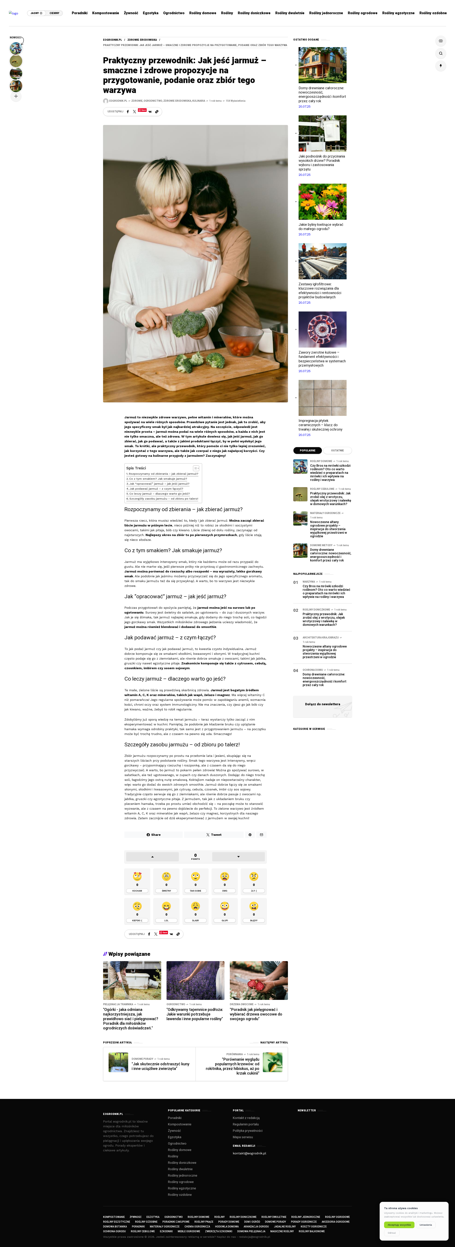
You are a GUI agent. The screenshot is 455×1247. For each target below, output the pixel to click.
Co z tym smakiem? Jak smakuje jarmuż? (158, 478)
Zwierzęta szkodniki (218, 1231)
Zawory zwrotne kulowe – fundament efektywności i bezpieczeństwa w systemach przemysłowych (322, 359)
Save (143, 110)
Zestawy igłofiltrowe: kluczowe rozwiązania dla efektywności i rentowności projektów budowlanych (320, 291)
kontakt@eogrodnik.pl (249, 1153)
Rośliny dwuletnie (180, 1169)
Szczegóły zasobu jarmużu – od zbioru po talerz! (163, 498)
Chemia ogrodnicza (197, 1227)
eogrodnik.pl (112, 40)
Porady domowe (228, 1222)
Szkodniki (166, 1231)
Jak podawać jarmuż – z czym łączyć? (156, 488)
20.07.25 (305, 106)
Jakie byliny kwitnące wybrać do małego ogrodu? (321, 226)
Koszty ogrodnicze (314, 1227)
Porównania (234, 1054)
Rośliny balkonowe (312, 1231)
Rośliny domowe (321, 461)
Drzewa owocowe (241, 1004)
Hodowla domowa (227, 1227)
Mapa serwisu (243, 1137)
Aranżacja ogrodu (256, 1227)
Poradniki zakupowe (175, 1222)
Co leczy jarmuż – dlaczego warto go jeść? (159, 493)
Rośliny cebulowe (322, 489)
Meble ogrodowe (189, 1231)
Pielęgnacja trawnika (118, 1004)
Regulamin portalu (246, 1124)
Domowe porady (142, 1059)
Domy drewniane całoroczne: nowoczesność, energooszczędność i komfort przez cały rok (322, 95)
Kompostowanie (179, 1124)
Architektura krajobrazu (321, 638)
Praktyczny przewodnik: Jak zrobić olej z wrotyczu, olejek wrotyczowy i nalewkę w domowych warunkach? (330, 499)
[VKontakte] (150, 111)
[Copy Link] (156, 111)
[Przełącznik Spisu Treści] (194, 468)
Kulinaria (198, 101)
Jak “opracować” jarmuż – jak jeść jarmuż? (159, 483)
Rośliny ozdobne (180, 1194)
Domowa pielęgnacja (251, 1231)
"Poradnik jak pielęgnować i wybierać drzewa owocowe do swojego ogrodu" (256, 1014)
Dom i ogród (252, 1222)
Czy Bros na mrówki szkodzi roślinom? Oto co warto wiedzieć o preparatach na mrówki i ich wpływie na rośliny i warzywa (330, 472)
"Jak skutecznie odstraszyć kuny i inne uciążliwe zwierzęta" (160, 1066)
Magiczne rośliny (282, 1231)
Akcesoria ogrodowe (336, 1222)
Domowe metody (321, 545)
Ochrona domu (313, 670)
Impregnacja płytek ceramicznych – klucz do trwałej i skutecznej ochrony (320, 425)
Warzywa (309, 582)
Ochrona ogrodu (114, 1231)
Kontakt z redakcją (246, 1118)
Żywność (174, 1130)
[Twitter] (134, 111)
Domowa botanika (115, 1227)
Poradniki (174, 1118)
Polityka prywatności (248, 1130)
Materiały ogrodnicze (325, 513)
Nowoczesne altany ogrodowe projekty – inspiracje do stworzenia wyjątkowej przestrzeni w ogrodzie (328, 529)
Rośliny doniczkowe (316, 610)
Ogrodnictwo (153, 101)
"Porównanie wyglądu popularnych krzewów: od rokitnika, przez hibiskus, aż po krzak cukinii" (232, 1066)
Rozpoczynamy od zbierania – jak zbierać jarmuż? (163, 473)
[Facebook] (127, 111)
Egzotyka (174, 1137)
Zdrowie (137, 101)
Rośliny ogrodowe (181, 1182)
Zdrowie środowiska (142, 40)
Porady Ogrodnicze (304, 1222)
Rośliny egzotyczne (182, 1188)
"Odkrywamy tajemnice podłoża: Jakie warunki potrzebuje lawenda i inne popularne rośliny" (195, 1014)
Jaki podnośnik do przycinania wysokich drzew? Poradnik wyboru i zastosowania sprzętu (322, 163)
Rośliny (173, 1156)
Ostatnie (337, 450)
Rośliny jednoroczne (182, 1175)
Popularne (307, 450)
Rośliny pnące (203, 1222)
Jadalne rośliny (285, 1227)
